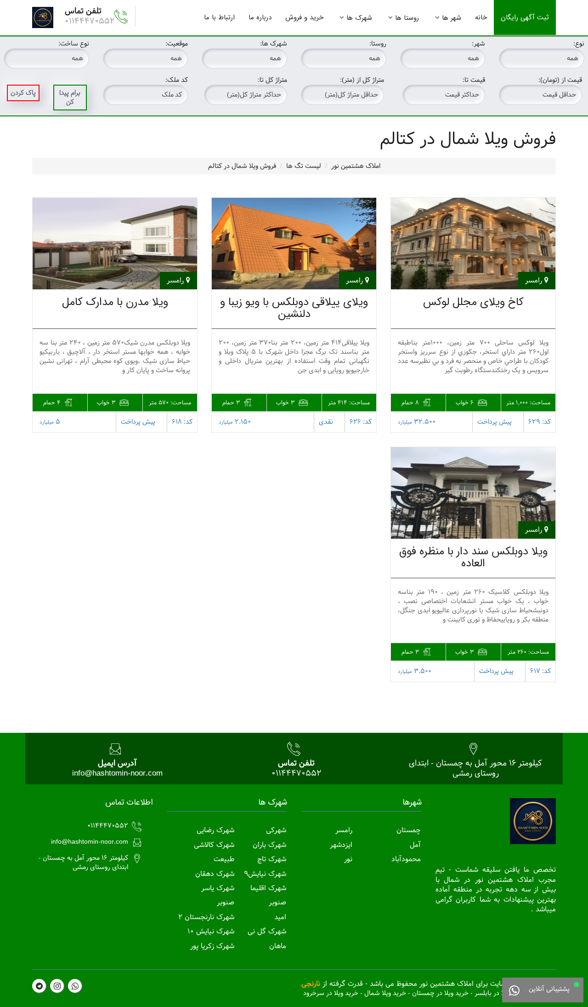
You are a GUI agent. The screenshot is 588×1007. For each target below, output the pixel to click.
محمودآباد (406, 859)
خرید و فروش (304, 17)
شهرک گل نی (267, 931)
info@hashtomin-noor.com (117, 773)
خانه (481, 17)
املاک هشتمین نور (355, 166)
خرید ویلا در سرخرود (330, 993)
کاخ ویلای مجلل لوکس (473, 302)
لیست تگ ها (303, 166)
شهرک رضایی (215, 830)
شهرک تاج (271, 859)
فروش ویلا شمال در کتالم (242, 166)
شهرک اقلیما (268, 888)
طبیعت (224, 859)
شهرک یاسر (217, 888)
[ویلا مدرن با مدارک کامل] (115, 243)
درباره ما (260, 17)
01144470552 (89, 21)
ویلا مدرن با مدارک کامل (115, 302)
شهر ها (451, 17)
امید (280, 917)
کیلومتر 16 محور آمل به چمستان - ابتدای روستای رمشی (475, 768)
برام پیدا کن (69, 97)
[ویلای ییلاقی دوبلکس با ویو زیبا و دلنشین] (294, 243)
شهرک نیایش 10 (210, 931)
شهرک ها (359, 17)
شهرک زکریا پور (212, 946)
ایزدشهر (341, 845)
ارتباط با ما (219, 17)
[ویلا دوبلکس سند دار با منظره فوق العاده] (473, 493)
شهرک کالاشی (214, 845)
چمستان (408, 830)
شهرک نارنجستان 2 (206, 917)
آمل (415, 845)
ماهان (277, 946)
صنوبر (277, 902)
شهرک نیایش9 (265, 874)
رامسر (343, 830)
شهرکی (276, 830)
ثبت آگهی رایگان (525, 17)
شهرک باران (269, 845)
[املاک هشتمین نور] (42, 17)
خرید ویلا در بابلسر (500, 993)
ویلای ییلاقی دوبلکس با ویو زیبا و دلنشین (294, 308)
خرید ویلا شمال (385, 993)
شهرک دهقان (214, 874)
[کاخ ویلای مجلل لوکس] (473, 243)
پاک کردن (23, 92)
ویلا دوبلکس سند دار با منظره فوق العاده (473, 557)
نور (348, 859)
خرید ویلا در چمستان (440, 993)
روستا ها (407, 17)
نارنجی (310, 984)
